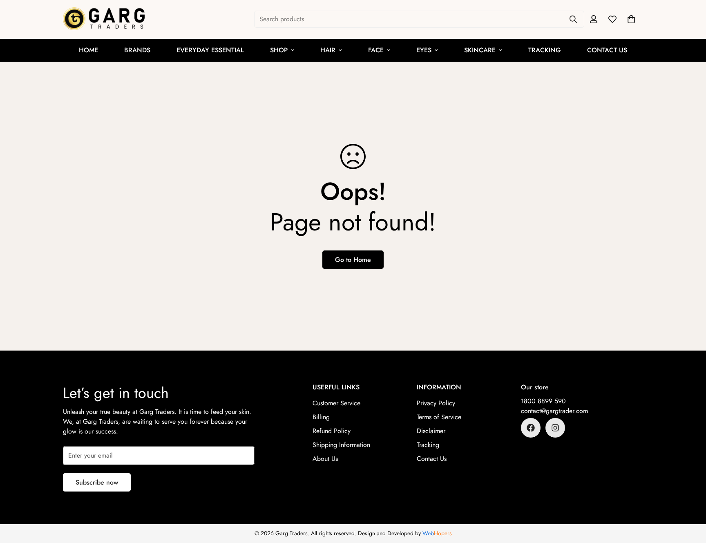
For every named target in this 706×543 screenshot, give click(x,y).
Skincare (480, 50)
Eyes (423, 50)
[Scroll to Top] (690, 498)
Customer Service (336, 403)
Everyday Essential (210, 50)
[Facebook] (531, 428)
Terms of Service (439, 417)
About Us (325, 458)
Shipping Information (341, 444)
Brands (137, 50)
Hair (327, 50)
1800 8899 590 (543, 401)
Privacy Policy (436, 403)
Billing (321, 417)
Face (376, 50)
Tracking (544, 50)
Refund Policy (332, 431)
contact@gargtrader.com (554, 411)
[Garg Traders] (104, 19)
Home (88, 50)
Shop (279, 50)
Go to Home (353, 259)
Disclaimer (431, 431)
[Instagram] (555, 428)
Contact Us (607, 50)
